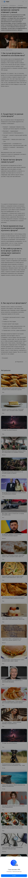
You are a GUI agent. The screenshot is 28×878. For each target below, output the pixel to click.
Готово (14, 875)
